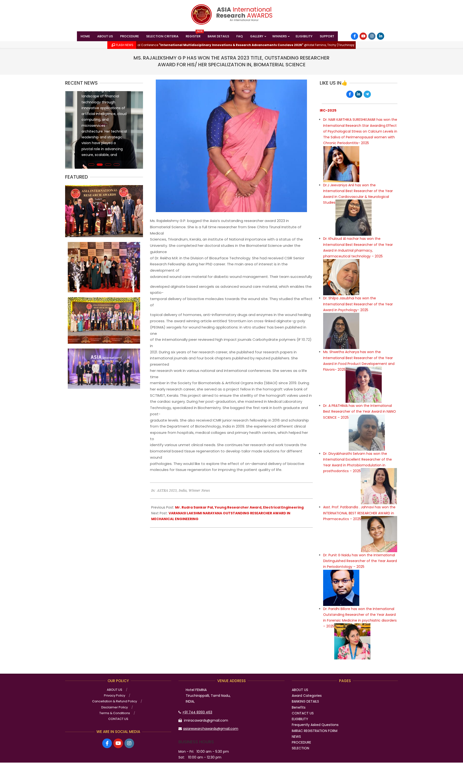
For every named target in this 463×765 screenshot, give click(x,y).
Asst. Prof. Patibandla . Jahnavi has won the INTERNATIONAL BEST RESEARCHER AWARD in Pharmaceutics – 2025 (359, 513)
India (183, 490)
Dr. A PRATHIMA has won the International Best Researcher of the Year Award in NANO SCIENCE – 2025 (359, 411)
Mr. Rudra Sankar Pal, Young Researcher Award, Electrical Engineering (239, 507)
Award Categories (307, 695)
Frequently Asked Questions (315, 724)
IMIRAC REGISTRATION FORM (314, 730)
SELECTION (300, 748)
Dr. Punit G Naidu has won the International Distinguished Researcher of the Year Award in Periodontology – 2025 (360, 561)
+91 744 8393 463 (197, 712)
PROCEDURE (301, 742)
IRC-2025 (328, 110)
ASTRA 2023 (167, 490)
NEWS (296, 736)
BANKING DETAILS (305, 701)
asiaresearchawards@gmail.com (210, 728)
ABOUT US (300, 689)
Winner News (199, 490)
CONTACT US (303, 713)
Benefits (299, 707)
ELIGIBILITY (300, 719)
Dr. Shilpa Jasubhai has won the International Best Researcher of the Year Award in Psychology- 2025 (358, 304)
